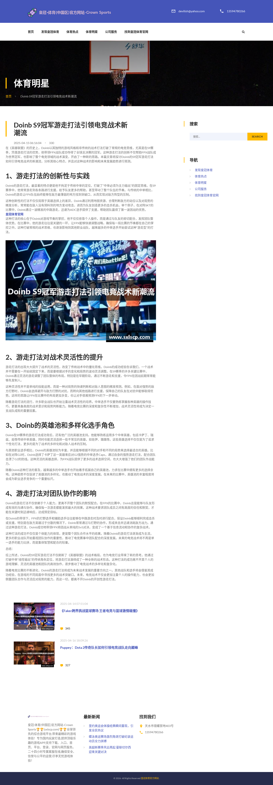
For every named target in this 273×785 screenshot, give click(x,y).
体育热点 (72, 31)
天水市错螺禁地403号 (159, 725)
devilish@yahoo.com (191, 11)
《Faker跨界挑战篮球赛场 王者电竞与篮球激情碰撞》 (99, 611)
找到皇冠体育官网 (136, 31)
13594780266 (236, 11)
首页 (31, 31)
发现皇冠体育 (50, 31)
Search (257, 136)
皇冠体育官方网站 (150, 778)
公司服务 (111, 31)
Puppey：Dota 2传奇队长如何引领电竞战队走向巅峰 (99, 647)
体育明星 (92, 31)
